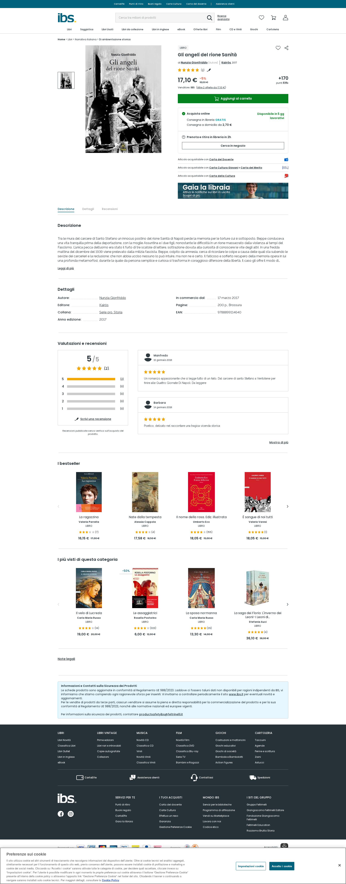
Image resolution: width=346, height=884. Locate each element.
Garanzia (165, 821)
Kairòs (226, 63)
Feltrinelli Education (258, 825)
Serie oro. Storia (110, 312)
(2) (106, 368)
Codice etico (210, 827)
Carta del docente (196, 3)
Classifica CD (145, 745)
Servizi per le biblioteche (217, 804)
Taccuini (260, 740)
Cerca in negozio (233, 146)
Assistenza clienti (225, 3)
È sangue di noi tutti (257, 517)
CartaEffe (119, 3)
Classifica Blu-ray (187, 751)
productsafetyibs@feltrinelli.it (161, 714)
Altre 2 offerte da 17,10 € (211, 87)
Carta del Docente (221, 159)
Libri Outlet (64, 751)
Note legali (66, 659)
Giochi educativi (225, 745)
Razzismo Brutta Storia (261, 830)
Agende (260, 745)
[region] (173, 866)
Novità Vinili (144, 757)
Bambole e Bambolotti (229, 757)
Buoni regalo (154, 3)
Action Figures (224, 762)
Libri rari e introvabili (109, 745)
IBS (193, 87)
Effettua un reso (168, 815)
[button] (210, 18)
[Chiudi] (339, 865)
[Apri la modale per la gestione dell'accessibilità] (284, 847)
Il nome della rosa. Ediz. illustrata (201, 517)
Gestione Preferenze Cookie (175, 827)
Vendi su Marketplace (216, 815)
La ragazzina (89, 517)
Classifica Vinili (146, 762)
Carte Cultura (173, 3)
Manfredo (161, 355)
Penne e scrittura (265, 751)
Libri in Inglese (66, 757)
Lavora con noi (212, 821)
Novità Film (182, 740)
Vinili (139, 751)
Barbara (160, 403)
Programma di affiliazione (219, 810)
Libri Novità (64, 740)
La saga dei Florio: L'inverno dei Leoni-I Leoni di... (257, 615)
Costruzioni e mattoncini (230, 740)
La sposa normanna (201, 613)
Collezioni (103, 757)
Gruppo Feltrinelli (257, 804)
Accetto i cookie (282, 866)
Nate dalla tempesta (145, 517)
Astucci (259, 762)
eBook (61, 762)
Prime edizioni (105, 740)
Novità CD (143, 740)
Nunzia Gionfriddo (194, 63)
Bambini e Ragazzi (187, 762)
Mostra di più (278, 442)
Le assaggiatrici (145, 613)
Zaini (258, 757)
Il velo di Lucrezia (89, 613)
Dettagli (88, 209)
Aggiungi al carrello (236, 98)
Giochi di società (225, 751)
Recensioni (110, 209)
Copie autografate (108, 751)
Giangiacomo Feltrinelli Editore (265, 810)
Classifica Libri (66, 745)
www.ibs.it (236, 694)
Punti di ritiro (136, 3)
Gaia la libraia (124, 821)
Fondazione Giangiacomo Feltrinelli (263, 817)
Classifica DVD (185, 745)
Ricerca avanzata (223, 17)
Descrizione (66, 209)
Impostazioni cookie (251, 866)
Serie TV (180, 757)
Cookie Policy (110, 880)
